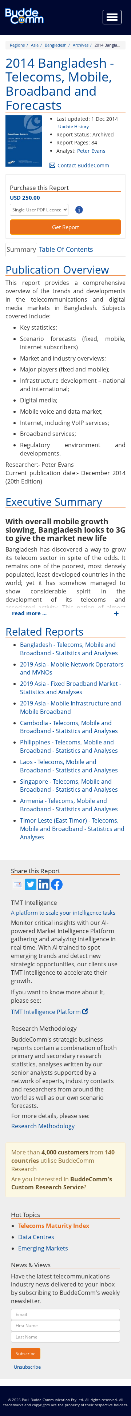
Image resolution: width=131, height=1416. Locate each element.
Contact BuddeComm (83, 165)
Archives (80, 45)
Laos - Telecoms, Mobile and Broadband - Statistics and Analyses (69, 766)
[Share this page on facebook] (57, 884)
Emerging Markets (43, 1248)
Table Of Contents (66, 249)
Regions (17, 45)
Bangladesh (56, 45)
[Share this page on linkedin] (43, 884)
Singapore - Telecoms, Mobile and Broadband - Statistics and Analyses (69, 785)
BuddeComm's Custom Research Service (61, 1183)
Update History (73, 126)
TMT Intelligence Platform (46, 1012)
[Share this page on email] (17, 884)
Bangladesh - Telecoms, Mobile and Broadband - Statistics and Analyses (69, 649)
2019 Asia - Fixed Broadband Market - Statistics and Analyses (70, 688)
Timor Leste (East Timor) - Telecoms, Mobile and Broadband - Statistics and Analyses (72, 828)
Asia (35, 45)
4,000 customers (64, 1152)
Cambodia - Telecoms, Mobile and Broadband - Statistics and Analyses (69, 727)
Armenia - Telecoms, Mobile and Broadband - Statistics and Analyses (69, 805)
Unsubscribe (27, 1367)
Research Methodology (43, 1126)
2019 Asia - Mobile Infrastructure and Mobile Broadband (70, 707)
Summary (21, 249)
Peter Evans (91, 150)
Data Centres (36, 1237)
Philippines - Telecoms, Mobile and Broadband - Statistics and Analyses (69, 746)
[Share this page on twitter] (30, 884)
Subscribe (26, 1354)
